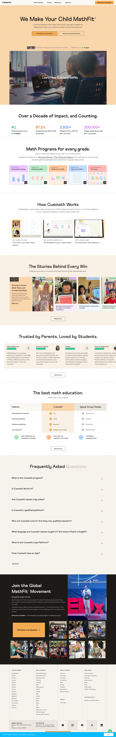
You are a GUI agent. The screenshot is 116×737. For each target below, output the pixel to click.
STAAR (38, 691)
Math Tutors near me (41, 710)
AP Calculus (15, 703)
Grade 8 (14, 691)
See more (15, 564)
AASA (37, 703)
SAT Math (38, 682)
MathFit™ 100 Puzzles (90, 689)
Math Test (87, 678)
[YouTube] (63, 725)
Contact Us (63, 687)
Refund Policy (63, 689)
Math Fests (63, 702)
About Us (62, 673)
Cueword (14, 707)
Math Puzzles (87, 687)
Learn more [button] (31, 734)
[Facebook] (82, 725)
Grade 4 (14, 682)
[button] (58, 78)
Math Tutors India (40, 678)
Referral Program (64, 691)
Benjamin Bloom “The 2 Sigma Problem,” (56, 157)
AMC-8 (38, 689)
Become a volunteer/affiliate (91, 700)
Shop (85, 685)
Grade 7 (14, 689)
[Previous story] (12, 279)
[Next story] (16, 279)
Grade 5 (14, 685)
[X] (92, 725)
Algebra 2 (14, 696)
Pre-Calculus (15, 700)
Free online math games (90, 675)
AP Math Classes (40, 712)
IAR (37, 705)
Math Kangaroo (40, 687)
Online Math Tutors (41, 675)
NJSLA (38, 698)
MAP (37, 694)
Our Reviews (63, 680)
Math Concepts (88, 680)
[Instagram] (72, 725)
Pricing (49, 2)
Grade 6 (14, 687)
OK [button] (109, 734)
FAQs (61, 682)
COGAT (38, 696)
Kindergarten (15, 673)
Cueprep (14, 705)
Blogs (85, 682)
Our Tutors (63, 678)
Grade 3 (14, 680)
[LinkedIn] (101, 725)
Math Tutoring (38, 2)
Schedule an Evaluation (104, 2)
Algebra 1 (14, 694)
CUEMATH (6, 2)
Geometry (14, 698)
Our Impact (63, 675)
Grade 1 (13, 675)
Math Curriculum (88, 673)
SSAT (37, 685)
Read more (15, 303)
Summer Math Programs (42, 714)
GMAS (37, 707)
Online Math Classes (41, 673)
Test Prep (38, 680)
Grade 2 (14, 678)
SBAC (37, 700)
